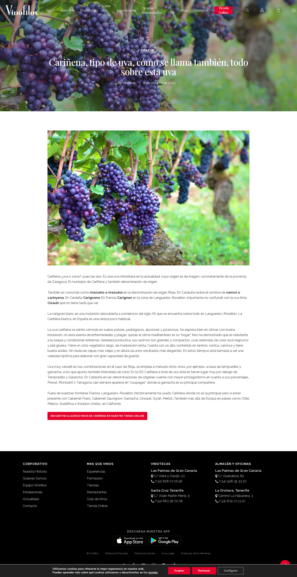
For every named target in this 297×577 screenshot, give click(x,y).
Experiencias (96, 471)
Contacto (30, 506)
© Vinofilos (92, 553)
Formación (95, 478)
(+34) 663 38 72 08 (169, 501)
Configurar (231, 571)
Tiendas (93, 485)
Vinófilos (128, 83)
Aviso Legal (168, 553)
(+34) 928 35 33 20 (232, 481)
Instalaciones (32, 492)
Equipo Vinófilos (35, 485)
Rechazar (204, 571)
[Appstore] (130, 543)
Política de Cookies (145, 553)
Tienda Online (97, 506)
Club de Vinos (97, 499)
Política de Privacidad (116, 553)
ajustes (153, 572)
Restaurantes (97, 492)
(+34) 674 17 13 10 (232, 501)
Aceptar (179, 571)
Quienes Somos (34, 478)
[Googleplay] (164, 543)
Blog (148, 50)
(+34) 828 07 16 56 (168, 481)
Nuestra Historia (35, 471)
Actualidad (31, 499)
